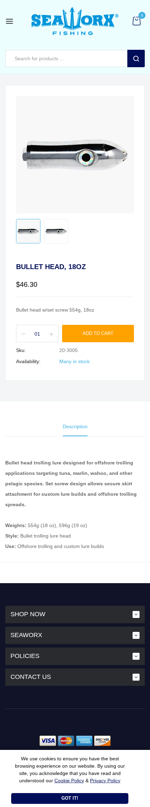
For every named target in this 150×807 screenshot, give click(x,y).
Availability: (28, 361)
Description (75, 426)
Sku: (21, 350)
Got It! (69, 798)
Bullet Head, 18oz (51, 266)
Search (136, 58)
